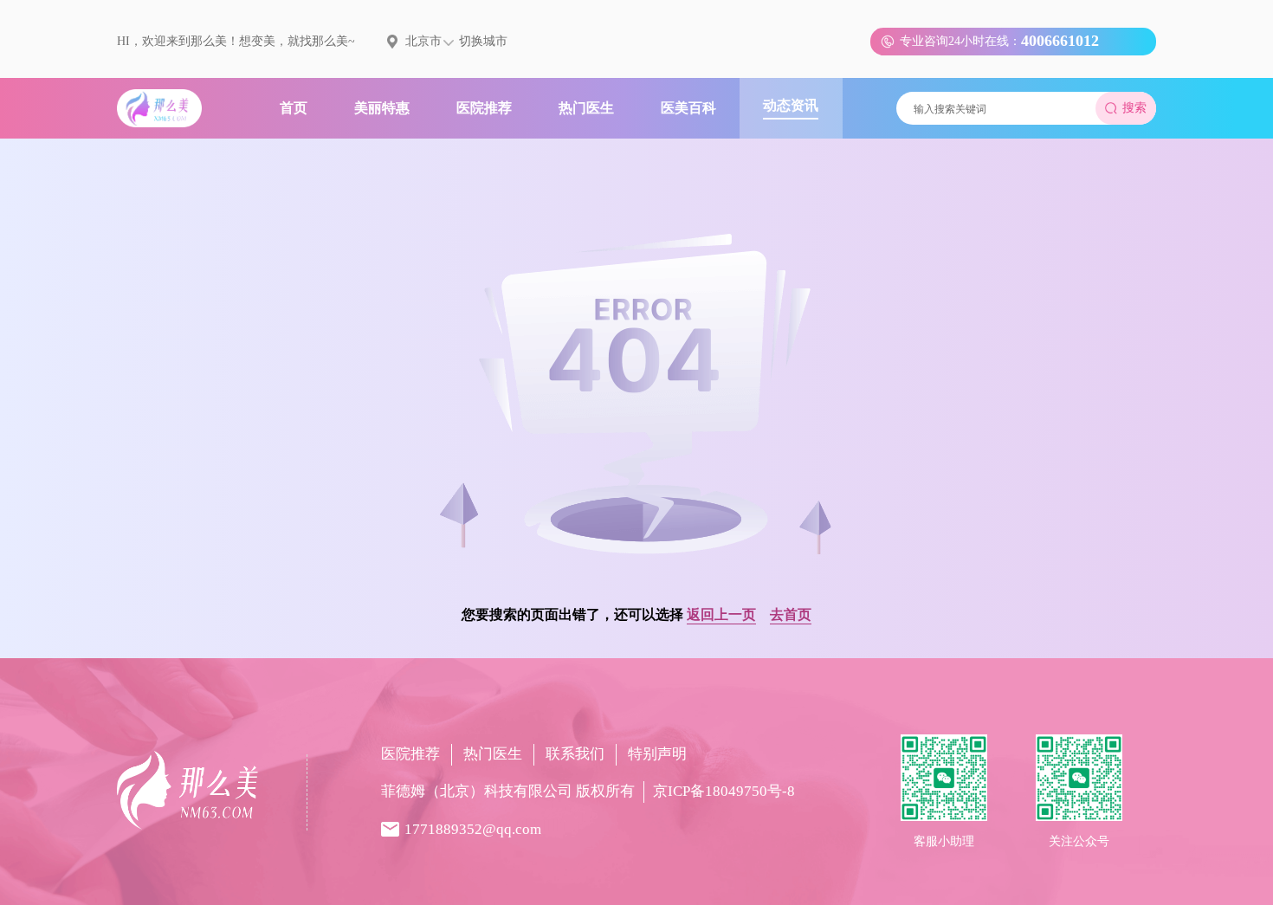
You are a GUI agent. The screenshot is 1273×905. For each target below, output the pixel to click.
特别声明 (657, 754)
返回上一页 (721, 614)
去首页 (790, 614)
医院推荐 (410, 754)
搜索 (1134, 107)
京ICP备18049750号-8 (724, 791)
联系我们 (575, 754)
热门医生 (492, 754)
